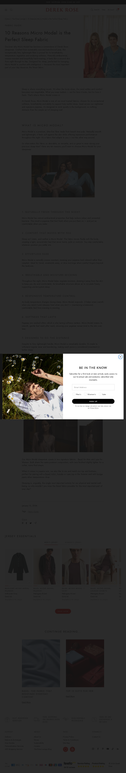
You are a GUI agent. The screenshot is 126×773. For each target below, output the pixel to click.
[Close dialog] (120, 357)
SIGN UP (93, 401)
